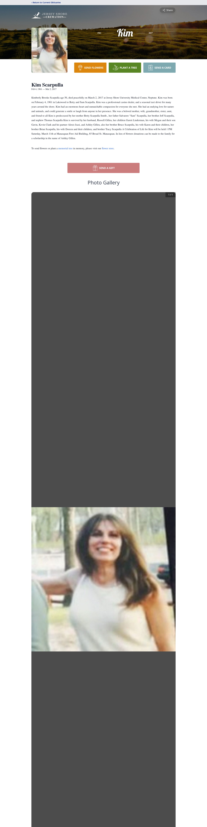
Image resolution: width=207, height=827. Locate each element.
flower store (108, 148)
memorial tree (65, 148)
